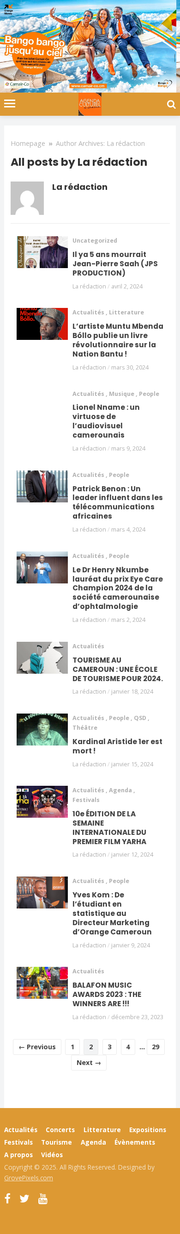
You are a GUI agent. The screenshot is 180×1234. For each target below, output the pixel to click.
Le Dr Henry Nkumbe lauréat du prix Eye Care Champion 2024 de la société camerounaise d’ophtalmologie (117, 588)
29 (155, 1046)
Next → (89, 1062)
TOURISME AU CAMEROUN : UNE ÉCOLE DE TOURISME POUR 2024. (117, 669)
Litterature (126, 312)
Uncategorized (94, 240)
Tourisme (56, 1142)
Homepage (28, 143)
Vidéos (52, 1154)
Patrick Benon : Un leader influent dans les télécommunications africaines (117, 502)
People (149, 394)
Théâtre (84, 728)
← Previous (37, 1046)
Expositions (147, 1129)
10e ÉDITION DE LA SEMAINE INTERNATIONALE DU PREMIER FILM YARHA (109, 827)
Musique (121, 394)
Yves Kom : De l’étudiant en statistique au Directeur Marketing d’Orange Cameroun (112, 913)
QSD (140, 718)
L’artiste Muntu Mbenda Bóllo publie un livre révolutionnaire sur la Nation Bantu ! (117, 340)
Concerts (60, 1129)
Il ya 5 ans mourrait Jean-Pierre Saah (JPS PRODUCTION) (115, 264)
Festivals (86, 800)
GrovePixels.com (28, 1177)
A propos (18, 1154)
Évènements (134, 1142)
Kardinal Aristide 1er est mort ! (117, 746)
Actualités (88, 312)
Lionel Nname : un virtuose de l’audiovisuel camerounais (106, 421)
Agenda (120, 790)
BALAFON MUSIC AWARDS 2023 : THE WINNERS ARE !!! (106, 994)
